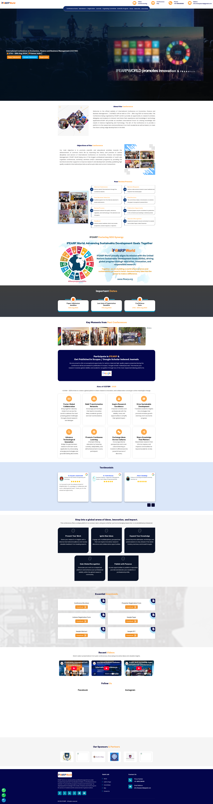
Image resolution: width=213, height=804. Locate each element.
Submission (82, 8)
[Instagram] (74, 793)
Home (105, 778)
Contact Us (107, 791)
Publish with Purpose (123, 564)
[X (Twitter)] (65, 793)
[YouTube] (84, 793)
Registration (91, 8)
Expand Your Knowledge (140, 536)
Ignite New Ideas (106, 536)
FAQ (105, 788)
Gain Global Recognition (90, 564)
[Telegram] (79, 793)
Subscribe (137, 8)
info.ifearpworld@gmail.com (140, 788)
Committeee (107, 785)
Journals (98, 8)
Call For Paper (107, 782)
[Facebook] (60, 793)
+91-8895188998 (139, 781)
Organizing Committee (109, 8)
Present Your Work (73, 536)
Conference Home (72, 8)
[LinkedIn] (69, 793)
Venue (131, 8)
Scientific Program (122, 8)
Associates (144, 8)
